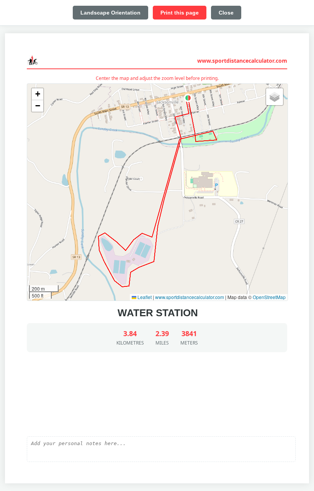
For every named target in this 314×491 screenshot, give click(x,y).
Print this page (179, 13)
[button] (188, 97)
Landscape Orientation (110, 13)
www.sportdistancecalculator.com (242, 60)
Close (226, 13)
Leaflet (144, 297)
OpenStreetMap (269, 297)
